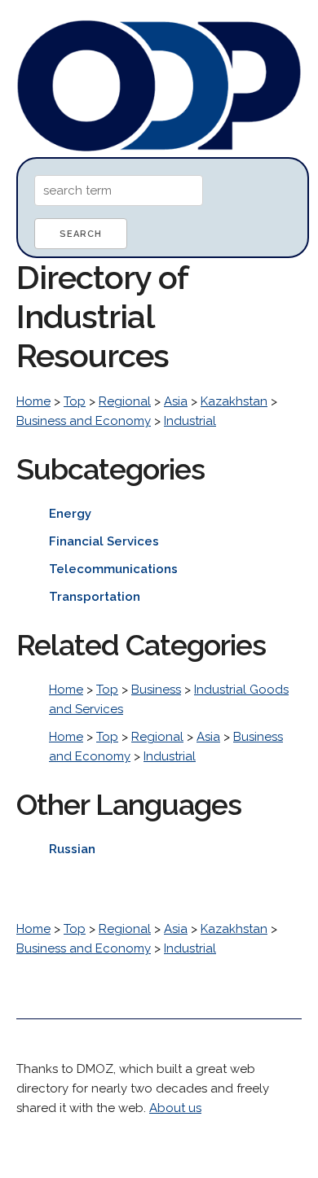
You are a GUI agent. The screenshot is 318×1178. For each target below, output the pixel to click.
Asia (176, 401)
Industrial (190, 421)
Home (33, 401)
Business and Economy (83, 421)
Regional (125, 401)
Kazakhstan (234, 401)
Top (75, 401)
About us (175, 1108)
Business (156, 689)
